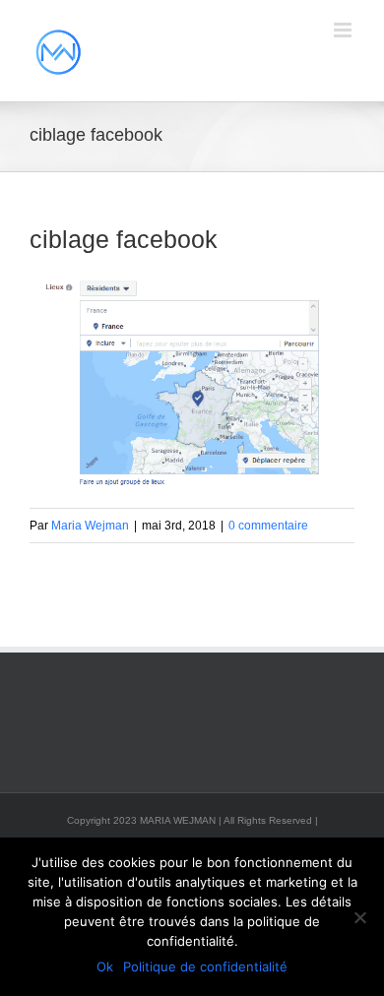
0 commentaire (268, 525)
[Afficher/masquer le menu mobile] (344, 30)
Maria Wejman (90, 525)
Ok (104, 966)
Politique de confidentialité (205, 966)
